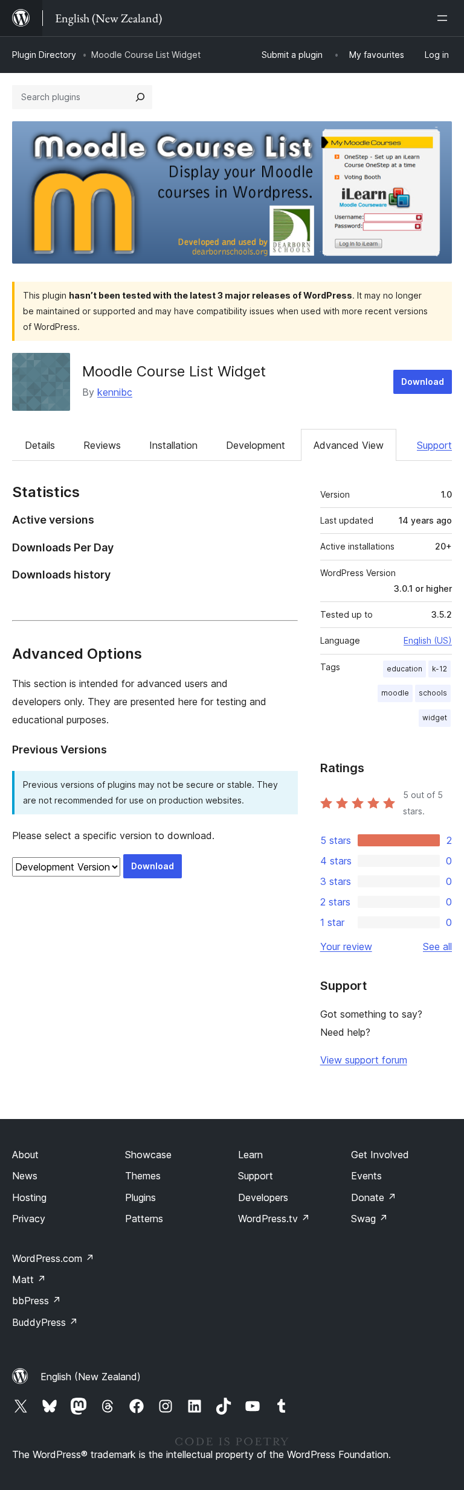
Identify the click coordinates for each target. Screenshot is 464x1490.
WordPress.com (53, 1258)
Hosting (29, 1197)
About (25, 1155)
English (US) (428, 640)
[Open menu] (444, 18)
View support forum (363, 1060)
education (404, 668)
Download (422, 381)
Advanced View (349, 445)
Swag (369, 1219)
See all (437, 946)
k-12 (439, 668)
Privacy (28, 1219)
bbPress (36, 1301)
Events (366, 1176)
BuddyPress (45, 1322)
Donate (373, 1197)
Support (434, 445)
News (24, 1176)
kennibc (114, 392)
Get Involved (380, 1155)
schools (433, 692)
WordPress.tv (274, 1219)
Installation (173, 445)
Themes (143, 1176)
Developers (263, 1197)
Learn (250, 1155)
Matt (29, 1279)
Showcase (148, 1155)
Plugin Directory (44, 54)
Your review (346, 946)
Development (255, 445)
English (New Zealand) (90, 1377)
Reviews (102, 445)
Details (40, 445)
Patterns (144, 1219)
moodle (395, 692)
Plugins (140, 1197)
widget (434, 717)
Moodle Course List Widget (174, 371)
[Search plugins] (140, 97)
